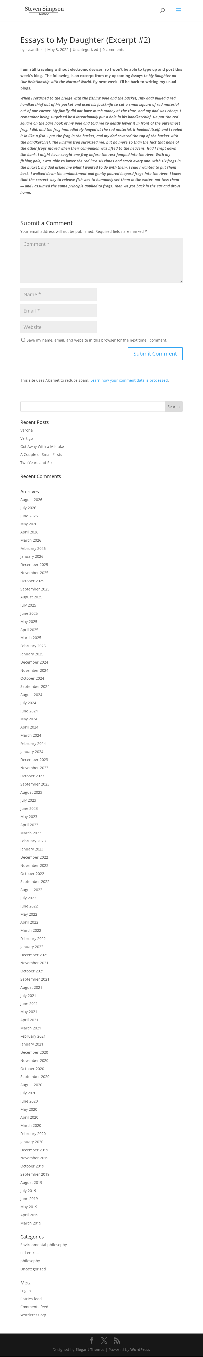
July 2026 (28, 507)
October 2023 (32, 775)
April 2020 (29, 1117)
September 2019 (34, 1174)
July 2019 (28, 1190)
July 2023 (28, 800)
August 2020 (31, 1084)
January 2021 (31, 1044)
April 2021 (29, 1019)
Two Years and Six (36, 462)
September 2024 (34, 686)
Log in (25, 1290)
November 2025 (34, 572)
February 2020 (33, 1133)
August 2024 (31, 694)
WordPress (140, 1349)
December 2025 (34, 564)
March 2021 (30, 1027)
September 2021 (34, 979)
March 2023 (30, 832)
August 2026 (31, 499)
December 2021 (34, 954)
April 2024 (29, 727)
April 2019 (29, 1214)
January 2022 (31, 946)
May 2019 (28, 1206)
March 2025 (30, 637)
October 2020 (32, 1068)
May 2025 (28, 621)
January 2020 (31, 1141)
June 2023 (29, 808)
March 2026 (30, 540)
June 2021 (29, 1003)
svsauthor (34, 49)
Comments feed (34, 1306)
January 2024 (31, 751)
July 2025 (28, 605)
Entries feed (31, 1298)
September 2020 (34, 1076)
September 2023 (34, 784)
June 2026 (29, 515)
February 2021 (33, 1036)
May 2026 (28, 523)
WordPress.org (33, 1314)
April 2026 (29, 532)
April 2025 (29, 629)
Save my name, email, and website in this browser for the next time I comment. (97, 340)
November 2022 (34, 865)
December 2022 (34, 857)
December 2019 (34, 1149)
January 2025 (31, 653)
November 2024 (34, 670)
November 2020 (34, 1060)
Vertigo (26, 438)
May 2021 (28, 1011)
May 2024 (28, 718)
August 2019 (31, 1182)
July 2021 (28, 995)
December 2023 (34, 759)
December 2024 (34, 662)
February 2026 (33, 548)
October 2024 (32, 678)
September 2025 (34, 589)
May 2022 (28, 914)
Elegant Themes (90, 1349)
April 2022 (29, 922)
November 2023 (34, 767)
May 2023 (28, 816)
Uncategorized (85, 49)
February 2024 (33, 743)
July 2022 (28, 897)
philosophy (30, 1260)
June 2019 (29, 1198)
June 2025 (29, 613)
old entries (29, 1252)
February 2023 (33, 840)
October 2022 (32, 873)
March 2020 (30, 1125)
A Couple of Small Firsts (41, 454)
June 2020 (29, 1101)
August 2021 (31, 987)
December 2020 (34, 1052)
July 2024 (28, 702)
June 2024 (29, 710)
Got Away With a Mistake (42, 446)
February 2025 (33, 645)
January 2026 (31, 556)
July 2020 (28, 1092)
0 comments (113, 49)
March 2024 (30, 735)
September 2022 (34, 881)
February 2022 (33, 938)
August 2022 (31, 889)
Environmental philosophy (43, 1244)
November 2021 (34, 962)
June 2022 (29, 906)
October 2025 (32, 580)
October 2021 (32, 970)
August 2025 (31, 596)
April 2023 (29, 824)
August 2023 (31, 792)
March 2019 (30, 1223)
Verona (26, 430)
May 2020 (28, 1109)
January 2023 (31, 849)
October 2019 (32, 1166)
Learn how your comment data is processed (129, 380)
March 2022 (30, 930)
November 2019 (34, 1157)
